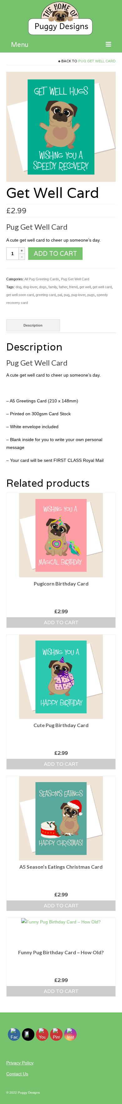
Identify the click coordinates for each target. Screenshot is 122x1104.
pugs (91, 295)
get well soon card (20, 295)
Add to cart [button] (61, 622)
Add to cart (55, 253)
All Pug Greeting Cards (41, 279)
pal (60, 295)
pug (66, 295)
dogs (43, 287)
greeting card (46, 295)
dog (18, 287)
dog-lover (30, 287)
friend (73, 287)
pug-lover (78, 295)
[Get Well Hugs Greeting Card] (61, 126)
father (63, 287)
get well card (102, 287)
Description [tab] (33, 325)
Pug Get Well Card (97, 61)
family (52, 287)
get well (85, 287)
